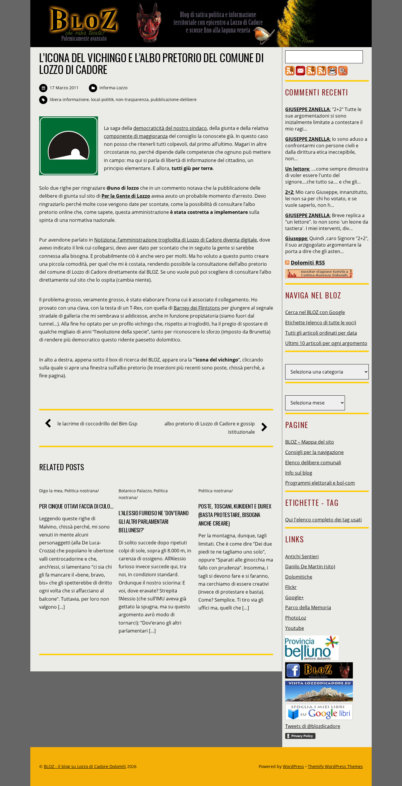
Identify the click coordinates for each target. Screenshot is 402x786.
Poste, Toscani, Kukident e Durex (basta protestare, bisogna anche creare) (234, 514)
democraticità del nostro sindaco (170, 128)
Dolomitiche (298, 577)
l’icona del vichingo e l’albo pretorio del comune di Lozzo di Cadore (151, 63)
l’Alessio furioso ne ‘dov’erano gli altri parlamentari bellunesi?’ (153, 521)
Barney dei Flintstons (197, 308)
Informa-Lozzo (113, 87)
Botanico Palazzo (135, 490)
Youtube (294, 628)
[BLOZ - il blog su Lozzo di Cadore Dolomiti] (177, 42)
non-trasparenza (132, 99)
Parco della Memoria (308, 607)
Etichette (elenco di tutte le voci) (320, 322)
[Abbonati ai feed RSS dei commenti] (311, 73)
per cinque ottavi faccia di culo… (76, 506)
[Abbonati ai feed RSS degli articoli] (290, 73)
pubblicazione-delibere (174, 99)
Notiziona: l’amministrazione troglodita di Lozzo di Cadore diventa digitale (175, 240)
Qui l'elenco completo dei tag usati (323, 519)
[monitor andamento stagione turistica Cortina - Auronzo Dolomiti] (319, 276)
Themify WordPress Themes (335, 766)
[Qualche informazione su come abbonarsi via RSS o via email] (321, 73)
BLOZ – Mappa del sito (309, 442)
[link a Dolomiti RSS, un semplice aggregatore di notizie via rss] (287, 262)
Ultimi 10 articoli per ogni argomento (326, 343)
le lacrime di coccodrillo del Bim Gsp (97, 423)
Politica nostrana (80, 490)
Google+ (294, 597)
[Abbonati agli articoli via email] (300, 73)
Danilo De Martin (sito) (310, 566)
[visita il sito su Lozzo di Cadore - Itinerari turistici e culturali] (319, 689)
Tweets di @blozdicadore (312, 726)
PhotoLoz (295, 618)
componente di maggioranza (136, 136)
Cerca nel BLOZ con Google (315, 312)
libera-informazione (69, 99)
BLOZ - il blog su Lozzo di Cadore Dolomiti (85, 766)
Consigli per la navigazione (314, 452)
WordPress (293, 766)
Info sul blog (298, 473)
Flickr (291, 587)
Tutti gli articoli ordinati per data (321, 333)
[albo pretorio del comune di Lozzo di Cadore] (332, 73)
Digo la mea (50, 490)
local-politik (102, 99)
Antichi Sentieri (302, 556)
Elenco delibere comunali (313, 462)
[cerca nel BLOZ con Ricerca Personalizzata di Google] (343, 73)
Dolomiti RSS (308, 262)
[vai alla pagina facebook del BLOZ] (319, 669)
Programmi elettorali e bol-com (320, 483)
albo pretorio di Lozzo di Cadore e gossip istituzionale (210, 427)
